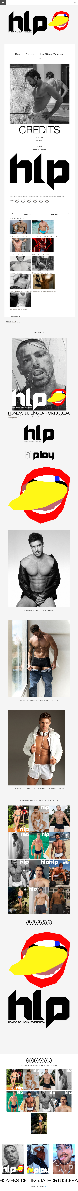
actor (20, 196)
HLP (47, 1186)
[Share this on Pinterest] (47, 201)
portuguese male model (56, 196)
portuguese (44, 196)
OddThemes (16, 322)
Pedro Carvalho (34, 196)
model (25, 196)
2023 (15, 196)
